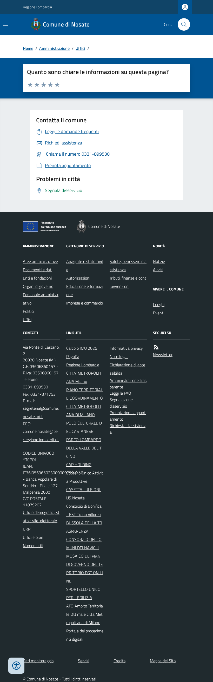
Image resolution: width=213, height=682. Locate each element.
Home (28, 48)
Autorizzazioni (78, 278)
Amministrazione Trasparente (128, 383)
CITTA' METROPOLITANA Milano (83, 377)
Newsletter (162, 355)
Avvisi (158, 270)
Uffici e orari (33, 537)
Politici (28, 311)
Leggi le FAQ (120, 393)
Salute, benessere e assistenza (128, 265)
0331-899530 (35, 387)
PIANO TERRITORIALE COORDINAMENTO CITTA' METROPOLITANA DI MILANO (84, 402)
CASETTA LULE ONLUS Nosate (83, 493)
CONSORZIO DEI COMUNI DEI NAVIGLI (84, 543)
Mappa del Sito (163, 661)
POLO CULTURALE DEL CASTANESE (84, 427)
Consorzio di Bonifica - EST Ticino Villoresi (84, 510)
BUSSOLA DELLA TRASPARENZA (84, 527)
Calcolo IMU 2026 (81, 348)
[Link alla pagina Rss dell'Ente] (156, 347)
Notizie (159, 261)
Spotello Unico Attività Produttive (84, 477)
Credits (119, 661)
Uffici (80, 48)
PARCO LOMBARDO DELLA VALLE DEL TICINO (84, 447)
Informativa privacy (126, 348)
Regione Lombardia (37, 7)
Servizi (83, 661)
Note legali (119, 356)
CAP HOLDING (78, 464)
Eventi (158, 313)
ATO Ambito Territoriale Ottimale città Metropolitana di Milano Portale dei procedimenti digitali (84, 622)
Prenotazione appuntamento (128, 415)
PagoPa (72, 356)
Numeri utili (33, 545)
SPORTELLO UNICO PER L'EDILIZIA (83, 593)
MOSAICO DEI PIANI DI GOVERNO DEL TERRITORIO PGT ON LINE (84, 568)
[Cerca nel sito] (182, 24)
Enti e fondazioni (37, 278)
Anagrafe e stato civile (84, 265)
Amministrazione (54, 48)
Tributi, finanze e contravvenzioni (128, 282)
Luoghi (158, 304)
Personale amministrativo (40, 299)
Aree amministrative (40, 261)
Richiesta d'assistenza (127, 428)
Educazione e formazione (84, 290)
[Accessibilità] (16, 665)
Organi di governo (38, 286)
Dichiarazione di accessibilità (127, 369)
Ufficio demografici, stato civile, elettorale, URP (41, 520)
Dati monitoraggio (38, 661)
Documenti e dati (37, 270)
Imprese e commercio (84, 303)
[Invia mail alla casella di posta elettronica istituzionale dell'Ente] (41, 412)
